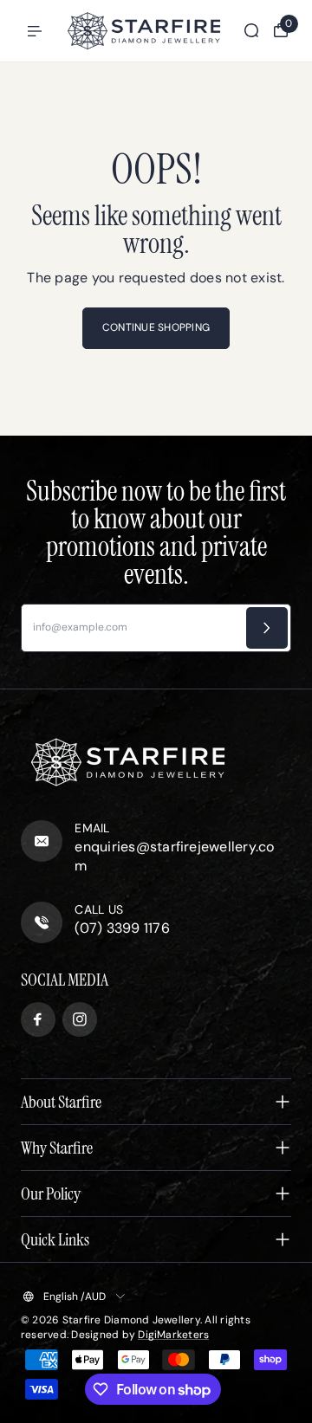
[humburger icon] (35, 31)
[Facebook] (38, 1019)
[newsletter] (267, 628)
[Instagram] (79, 1019)
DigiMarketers (173, 1335)
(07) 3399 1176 (122, 928)
